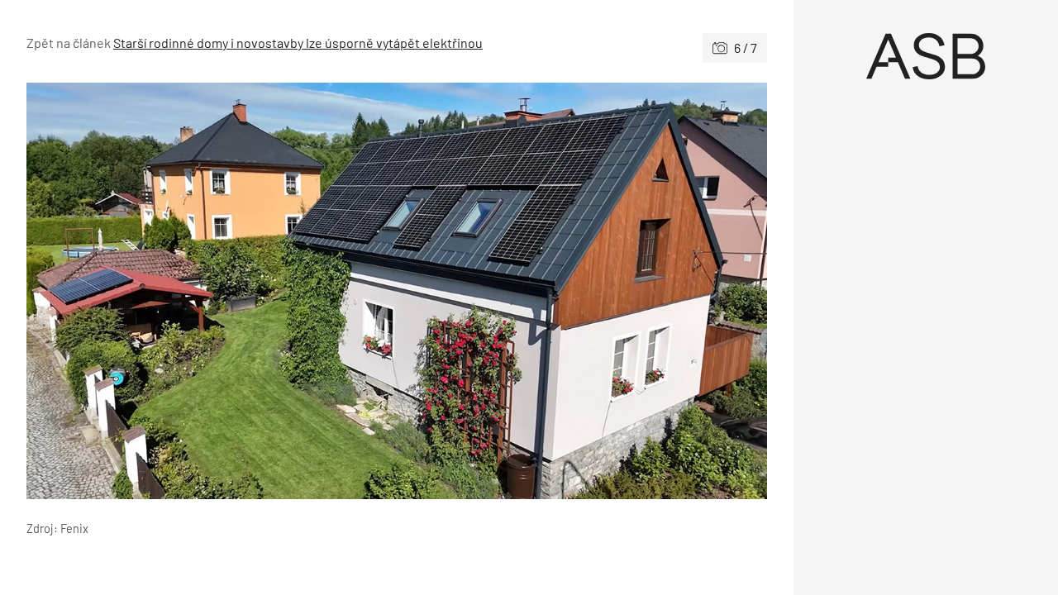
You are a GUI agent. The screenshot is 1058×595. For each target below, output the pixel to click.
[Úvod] (926, 56)
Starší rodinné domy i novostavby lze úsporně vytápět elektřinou (298, 42)
